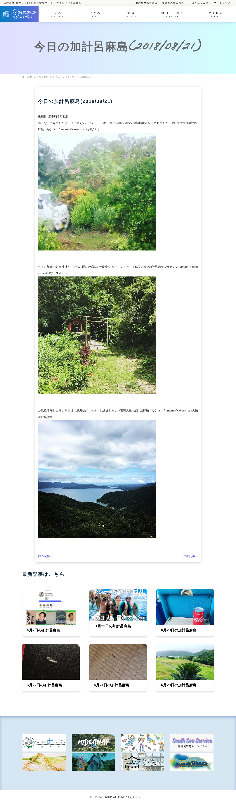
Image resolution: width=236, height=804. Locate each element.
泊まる (95, 14)
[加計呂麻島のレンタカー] (192, 743)
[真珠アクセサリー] (44, 762)
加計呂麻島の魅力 (147, 2)
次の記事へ (190, 556)
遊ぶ (131, 14)
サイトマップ (222, 2)
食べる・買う (172, 14)
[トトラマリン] (192, 762)
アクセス (215, 14)
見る (58, 14)
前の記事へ (45, 556)
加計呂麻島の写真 (173, 2)
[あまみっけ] (44, 743)
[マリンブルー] (93, 762)
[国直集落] (143, 743)
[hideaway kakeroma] (93, 743)
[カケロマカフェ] (143, 762)
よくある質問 (200, 2)
